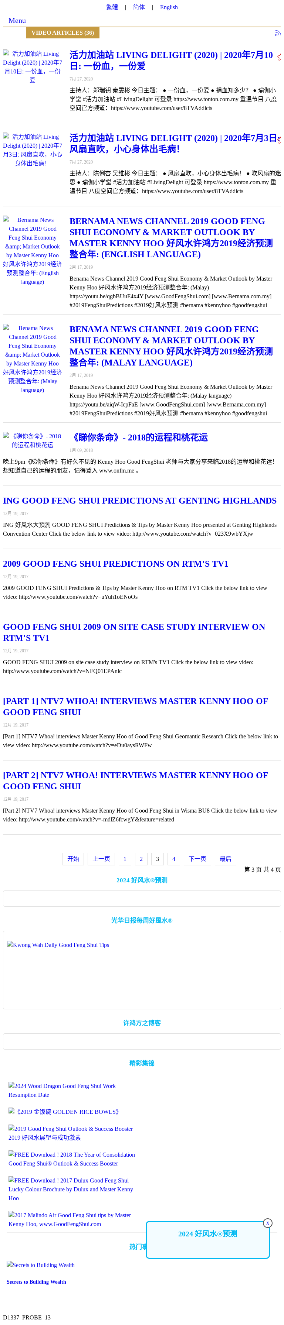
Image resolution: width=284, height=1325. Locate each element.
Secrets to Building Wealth (36, 1282)
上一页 (101, 859)
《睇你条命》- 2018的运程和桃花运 (139, 437)
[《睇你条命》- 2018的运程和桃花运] (32, 441)
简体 (139, 7)
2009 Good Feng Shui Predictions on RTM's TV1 (116, 564)
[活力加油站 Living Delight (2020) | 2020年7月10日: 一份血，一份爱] (32, 67)
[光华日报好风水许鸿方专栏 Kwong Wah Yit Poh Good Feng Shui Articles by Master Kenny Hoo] (142, 972)
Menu (17, 20)
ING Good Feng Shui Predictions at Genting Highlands (140, 500)
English (169, 7)
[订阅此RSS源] (278, 33)
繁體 (112, 7)
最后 (225, 859)
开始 (73, 859)
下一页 (197, 859)
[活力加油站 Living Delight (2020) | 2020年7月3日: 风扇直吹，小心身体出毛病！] (32, 150)
